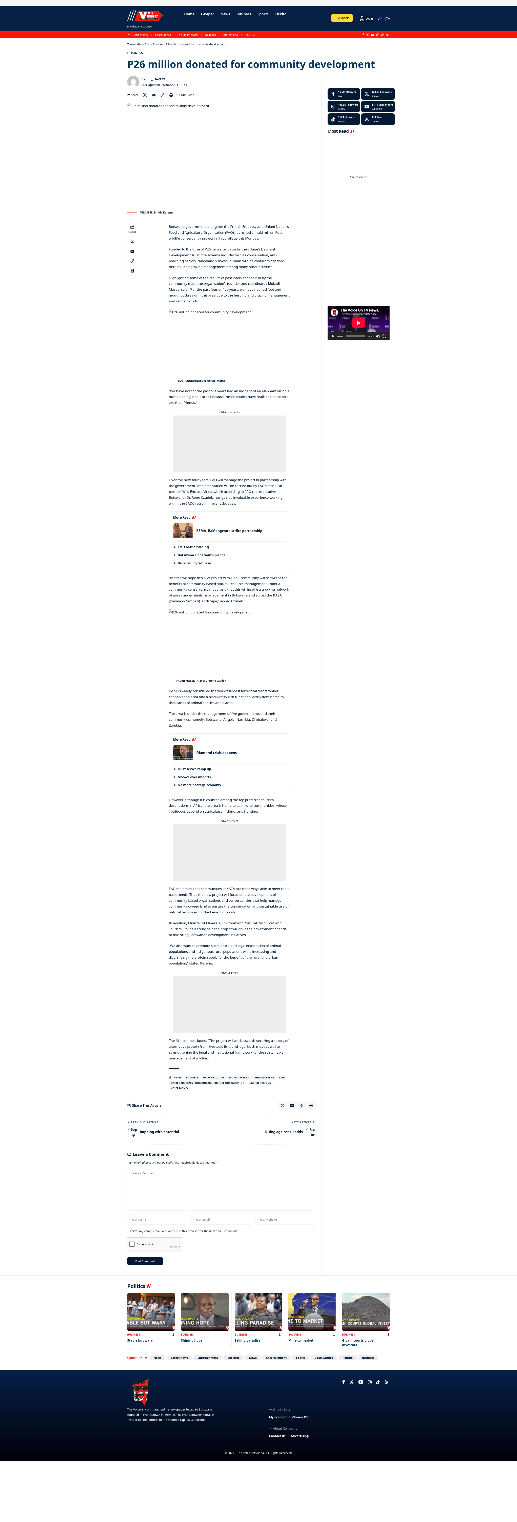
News (157, 1358)
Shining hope (191, 1340)
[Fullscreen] (384, 336)
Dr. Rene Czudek (213, 1077)
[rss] (378, 119)
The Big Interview (188, 35)
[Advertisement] (229, 443)
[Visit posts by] (133, 82)
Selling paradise (247, 1340)
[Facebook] (363, 35)
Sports (300, 1358)
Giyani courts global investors (358, 1342)
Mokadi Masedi (239, 1077)
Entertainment (208, 1358)
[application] (358, 323)
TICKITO (250, 35)
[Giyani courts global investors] (366, 1312)
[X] (367, 35)
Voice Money (140, 35)
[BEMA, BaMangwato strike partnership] (183, 530)
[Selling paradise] (258, 1312)
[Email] (154, 95)
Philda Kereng (264, 1077)
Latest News (179, 1358)
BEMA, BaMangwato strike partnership (229, 530)
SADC (282, 1077)
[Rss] (387, 35)
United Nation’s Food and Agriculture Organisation (208, 1083)
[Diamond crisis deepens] (183, 752)
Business (135, 53)
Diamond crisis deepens (216, 752)
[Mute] (378, 336)
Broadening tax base (194, 563)
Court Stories (163, 35)
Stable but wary (140, 1340)
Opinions (210, 35)
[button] (379, 18)
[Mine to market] (312, 1312)
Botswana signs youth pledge (201, 555)
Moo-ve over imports (194, 777)
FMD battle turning (193, 547)
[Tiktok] (344, 119)
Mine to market (300, 1340)
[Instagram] (377, 35)
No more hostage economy (199, 785)
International (230, 35)
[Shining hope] (205, 1312)
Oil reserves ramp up (194, 769)
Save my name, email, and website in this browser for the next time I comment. (185, 1231)
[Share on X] (145, 95)
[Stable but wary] (151, 1312)
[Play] (333, 336)
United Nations (260, 1083)
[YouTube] (372, 35)
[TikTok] (382, 35)
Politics (348, 1358)
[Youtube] (378, 107)
